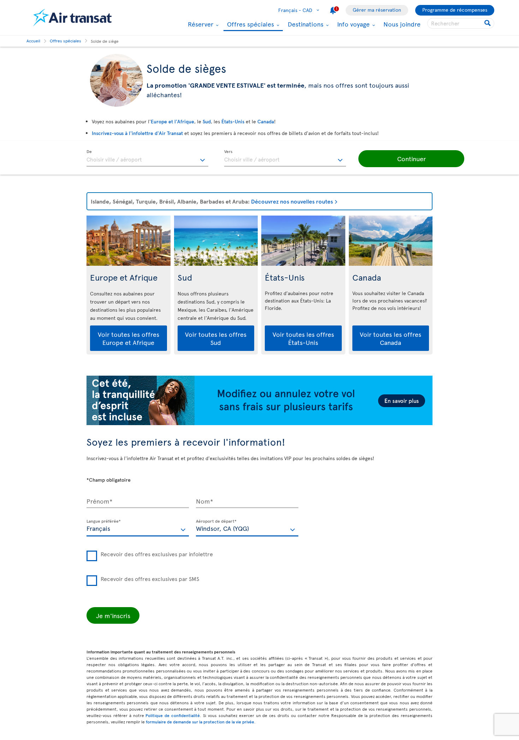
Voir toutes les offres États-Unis (303, 338)
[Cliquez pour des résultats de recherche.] (488, 23)
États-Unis (232, 121)
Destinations (304, 24)
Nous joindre (401, 23)
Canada (265, 121)
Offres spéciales (249, 24)
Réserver (199, 24)
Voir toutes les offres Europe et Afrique (128, 338)
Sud (207, 121)
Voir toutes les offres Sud (215, 338)
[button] (411, 158)
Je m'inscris (113, 615)
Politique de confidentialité (172, 715)
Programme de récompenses (454, 9)
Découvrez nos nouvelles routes (292, 201)
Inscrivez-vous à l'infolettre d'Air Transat (137, 133)
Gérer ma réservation (377, 9)
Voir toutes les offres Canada (390, 338)
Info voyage (352, 24)
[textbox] (147, 158)
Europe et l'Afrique (172, 121)
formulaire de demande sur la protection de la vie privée (200, 721)
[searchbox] (460, 23)
